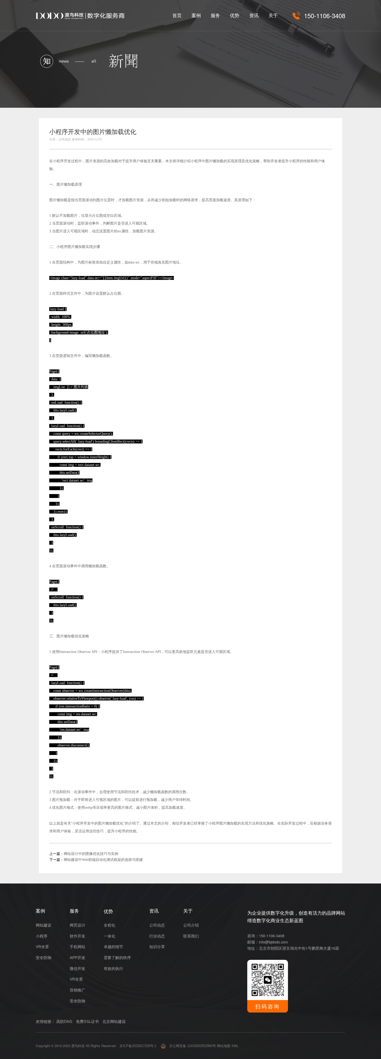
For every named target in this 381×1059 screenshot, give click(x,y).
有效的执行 (113, 969)
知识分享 (157, 947)
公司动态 (157, 925)
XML (234, 1046)
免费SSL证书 (87, 1022)
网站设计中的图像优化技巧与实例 (91, 854)
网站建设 (43, 925)
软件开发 (77, 936)
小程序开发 (62, 161)
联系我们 (191, 936)
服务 (215, 15)
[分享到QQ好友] (315, 133)
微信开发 (77, 969)
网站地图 (223, 1046)
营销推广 (77, 990)
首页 (177, 15)
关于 (273, 15)
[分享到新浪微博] (327, 133)
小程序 (41, 936)
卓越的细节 (113, 947)
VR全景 (42, 947)
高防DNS (64, 1022)
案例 (196, 15)
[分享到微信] (304, 133)
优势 (234, 15)
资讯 (254, 15)
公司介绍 (191, 925)
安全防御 (43, 958)
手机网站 (77, 947)
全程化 (109, 925)
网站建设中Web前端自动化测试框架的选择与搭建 (103, 860)
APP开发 (77, 958)
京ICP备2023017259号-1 (137, 1046)
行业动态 (157, 936)
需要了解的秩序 (117, 958)
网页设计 (77, 925)
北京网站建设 (114, 1022)
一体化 (109, 936)
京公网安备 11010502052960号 (191, 1046)
